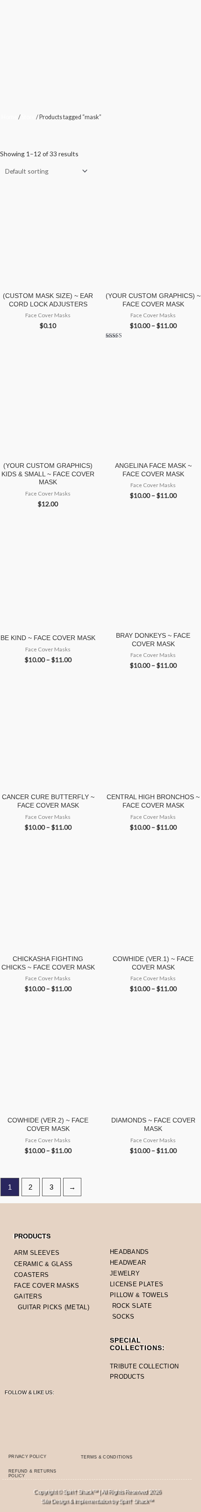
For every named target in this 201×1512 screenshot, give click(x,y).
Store (28, 117)
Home (9, 117)
